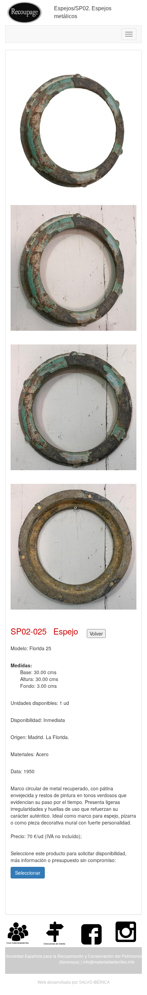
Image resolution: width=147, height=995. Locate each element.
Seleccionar (27, 872)
